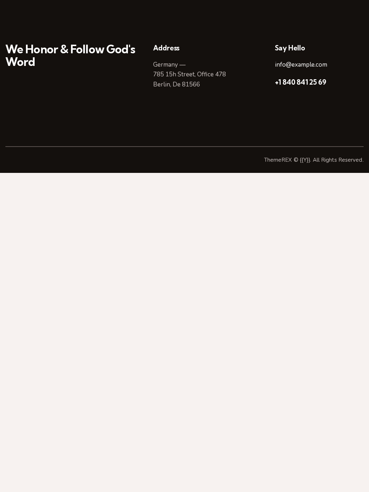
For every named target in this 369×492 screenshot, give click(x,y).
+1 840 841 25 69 (300, 82)
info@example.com (301, 65)
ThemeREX (278, 160)
